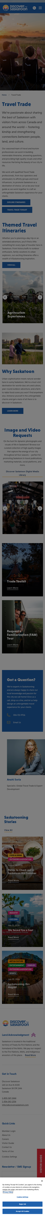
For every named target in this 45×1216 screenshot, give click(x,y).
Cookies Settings (22, 1197)
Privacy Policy (8, 1192)
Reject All (22, 1204)
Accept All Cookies (22, 1211)
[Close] (42, 1181)
